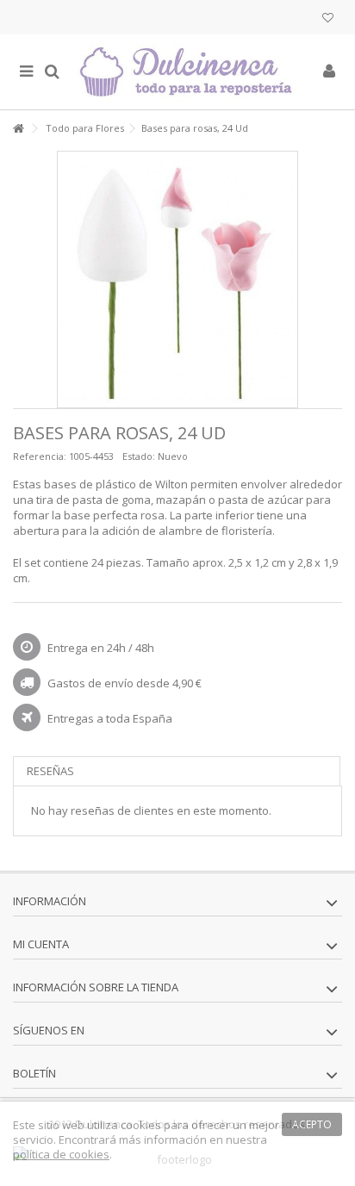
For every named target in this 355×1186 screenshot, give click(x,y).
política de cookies (61, 1154)
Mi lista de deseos (328, 19)
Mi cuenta (41, 944)
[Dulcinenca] (190, 72)
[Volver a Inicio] (18, 129)
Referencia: (39, 456)
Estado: (138, 456)
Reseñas (50, 771)
